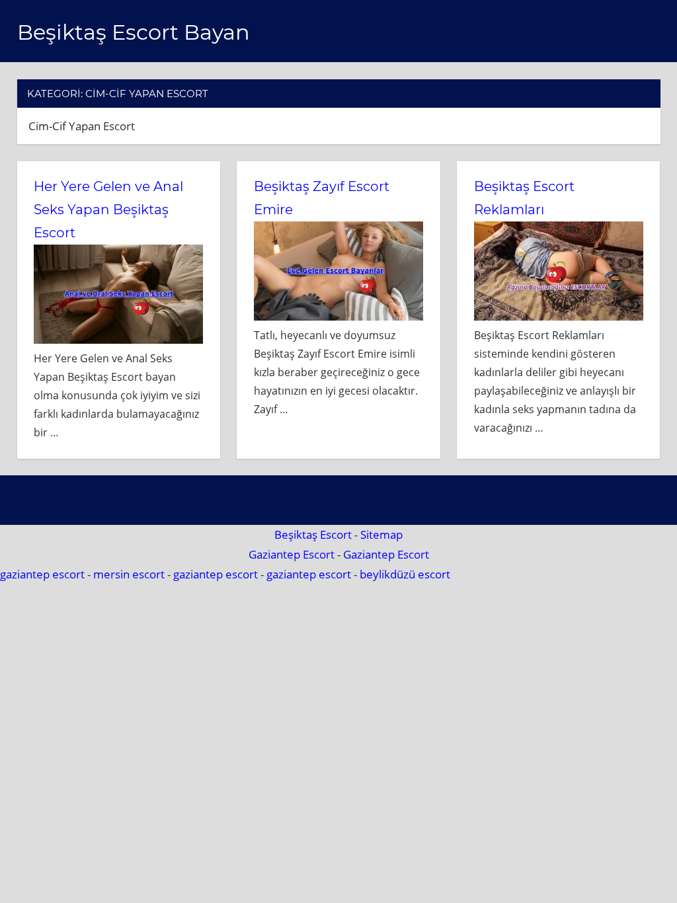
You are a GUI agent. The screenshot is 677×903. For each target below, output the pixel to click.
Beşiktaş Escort (313, 534)
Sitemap (381, 534)
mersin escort (129, 574)
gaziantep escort (42, 574)
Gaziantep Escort (292, 554)
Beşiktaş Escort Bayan (133, 32)
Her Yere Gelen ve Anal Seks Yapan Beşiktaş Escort (108, 209)
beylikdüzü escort (405, 574)
